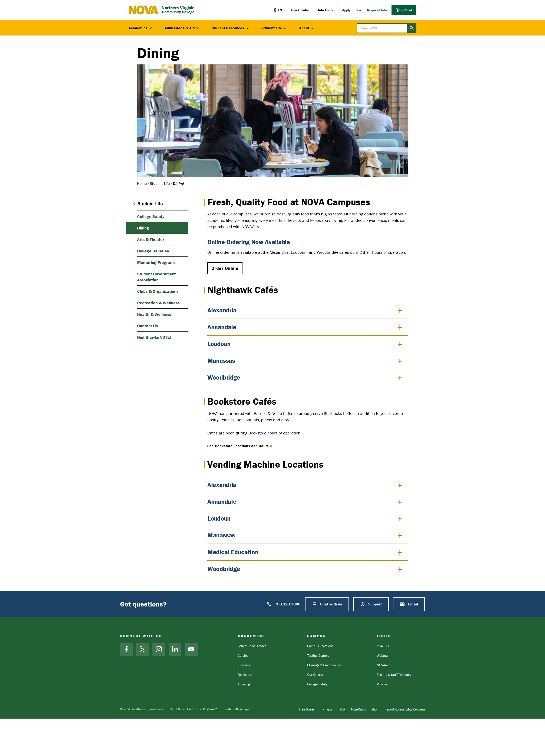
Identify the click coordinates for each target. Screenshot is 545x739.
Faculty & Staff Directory (394, 674)
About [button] (304, 28)
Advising (244, 684)
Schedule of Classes (252, 646)
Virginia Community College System (228, 709)
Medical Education (232, 552)
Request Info (377, 10)
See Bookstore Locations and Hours (238, 445)
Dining (143, 228)
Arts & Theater (150, 239)
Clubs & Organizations (157, 291)
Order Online (224, 268)
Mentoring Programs (156, 262)
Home (142, 183)
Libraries (244, 665)
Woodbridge (223, 377)
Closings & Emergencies (324, 665)
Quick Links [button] (300, 10)
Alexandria (221, 310)
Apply (346, 10)
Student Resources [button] (228, 28)
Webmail (383, 655)
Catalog (243, 655)
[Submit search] (411, 28)
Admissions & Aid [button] (180, 28)
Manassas (221, 361)
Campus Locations (320, 646)
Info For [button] (324, 10)
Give (359, 10)
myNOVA (406, 10)
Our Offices (315, 674)
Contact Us (147, 325)
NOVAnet (383, 665)
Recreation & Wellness (158, 302)
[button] (279, 10)
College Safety (150, 216)
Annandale (221, 327)
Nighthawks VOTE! (154, 337)
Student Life (160, 183)
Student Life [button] (271, 28)
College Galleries (153, 250)
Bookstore (245, 674)
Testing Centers (318, 655)
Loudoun (219, 344)
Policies (382, 684)
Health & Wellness (154, 314)
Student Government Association (156, 276)
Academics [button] (138, 28)
